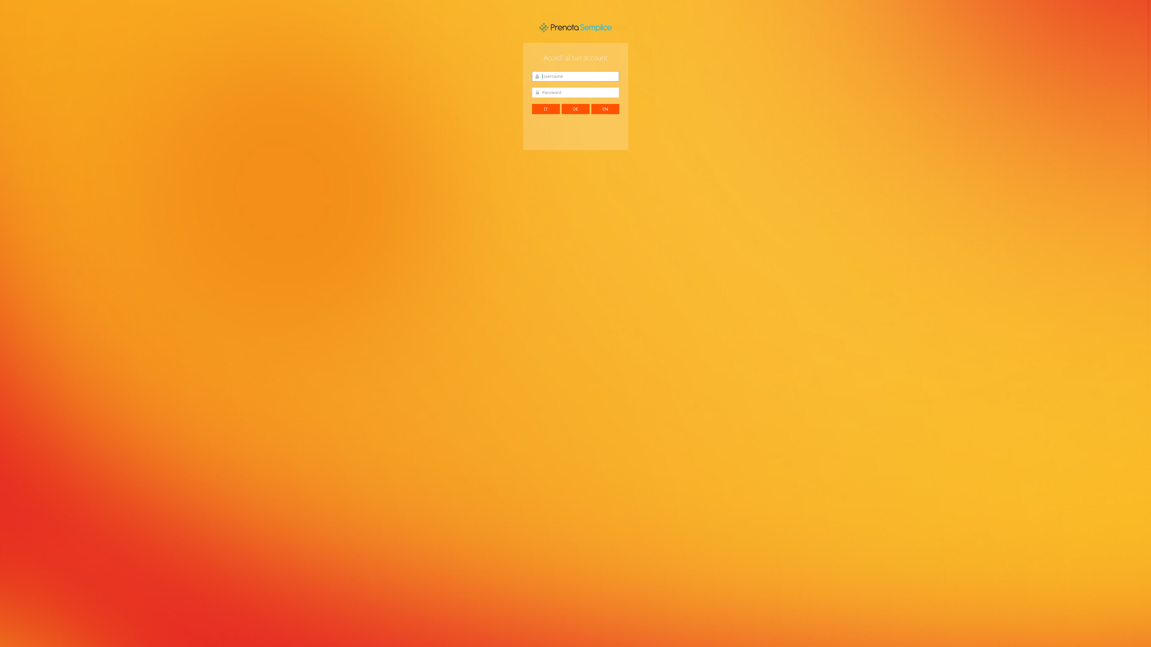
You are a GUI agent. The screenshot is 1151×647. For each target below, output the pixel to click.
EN (605, 109)
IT (546, 109)
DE (575, 109)
